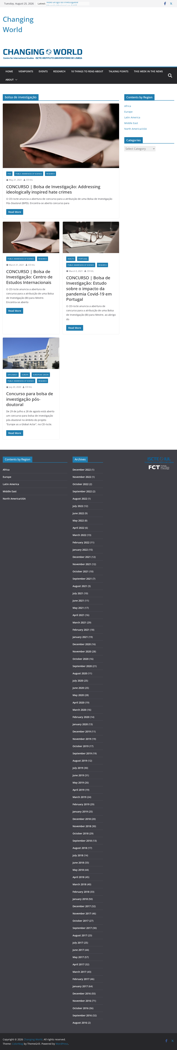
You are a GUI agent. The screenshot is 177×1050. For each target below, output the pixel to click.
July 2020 (78, 680)
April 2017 (78, 964)
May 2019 (78, 782)
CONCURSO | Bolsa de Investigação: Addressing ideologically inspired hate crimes (53, 189)
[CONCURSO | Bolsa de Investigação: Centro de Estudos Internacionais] (31, 237)
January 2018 (80, 899)
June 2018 (78, 862)
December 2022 (82, 469)
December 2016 (82, 993)
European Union (41, 374)
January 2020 (80, 724)
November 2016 (82, 1000)
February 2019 (81, 804)
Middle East (131, 123)
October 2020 (80, 658)
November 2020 (82, 651)
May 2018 (78, 869)
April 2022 (78, 527)
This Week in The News (148, 71)
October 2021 (80, 571)
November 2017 (82, 913)
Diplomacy (12, 374)
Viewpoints (25, 71)
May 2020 (78, 695)
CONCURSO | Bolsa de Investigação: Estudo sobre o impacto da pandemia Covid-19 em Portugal (89, 288)
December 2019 (82, 731)
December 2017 (82, 906)
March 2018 (79, 884)
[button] (15, 79)
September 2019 (82, 753)
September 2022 (82, 491)
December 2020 (82, 644)
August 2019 (80, 760)
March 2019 (79, 797)
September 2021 (82, 578)
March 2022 (79, 535)
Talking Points (118, 71)
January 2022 (80, 549)
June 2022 (78, 513)
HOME (9, 71)
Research (59, 71)
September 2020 (82, 666)
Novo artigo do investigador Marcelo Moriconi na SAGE (62, 5)
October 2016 (80, 1008)
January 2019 (80, 811)
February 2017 (81, 979)
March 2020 (79, 709)
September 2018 (82, 840)
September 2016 (82, 1015)
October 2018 (80, 833)
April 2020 (78, 702)
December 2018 (82, 819)
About (10, 79)
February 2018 (81, 891)
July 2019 (78, 768)
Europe (25, 374)
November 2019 (82, 739)
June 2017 (78, 950)
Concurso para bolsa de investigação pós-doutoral (29, 399)
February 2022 (81, 542)
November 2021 (82, 564)
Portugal (82, 259)
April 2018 (78, 877)
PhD (9, 173)
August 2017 (80, 935)
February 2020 (81, 717)
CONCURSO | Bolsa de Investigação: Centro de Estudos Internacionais (29, 277)
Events (43, 71)
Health (71, 259)
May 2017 (78, 957)
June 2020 (78, 687)
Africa (127, 106)
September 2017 (82, 928)
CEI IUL (29, 179)
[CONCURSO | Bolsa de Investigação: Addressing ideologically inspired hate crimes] (61, 135)
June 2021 (78, 600)
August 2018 (80, 848)
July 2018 (78, 855)
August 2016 (80, 1022)
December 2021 (82, 557)
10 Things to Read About (87, 71)
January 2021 (80, 637)
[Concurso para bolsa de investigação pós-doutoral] (31, 353)
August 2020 (80, 673)
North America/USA (135, 128)
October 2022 (80, 484)
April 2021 (78, 615)
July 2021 (78, 593)
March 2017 (79, 971)
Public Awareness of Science (29, 173)
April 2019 (78, 789)
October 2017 (80, 920)
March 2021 (79, 622)
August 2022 (80, 498)
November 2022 (82, 477)
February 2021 (81, 629)
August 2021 (80, 586)
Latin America (132, 117)
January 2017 (80, 986)
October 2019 (80, 746)
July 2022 (78, 506)
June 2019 (78, 775)
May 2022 (78, 520)
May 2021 (78, 607)
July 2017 (78, 942)
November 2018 (82, 826)
